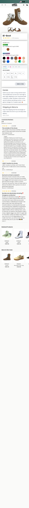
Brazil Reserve (6, 53)
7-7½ (19, 73)
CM (19, 66)
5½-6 (12, 73)
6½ (15, 73)
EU (13, 66)
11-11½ (16, 77)
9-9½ (8, 77)
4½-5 (8, 73)
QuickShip (5, 44)
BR (16, 66)
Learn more (6, 115)
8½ (4, 77)
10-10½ (12, 77)
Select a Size (20, 84)
